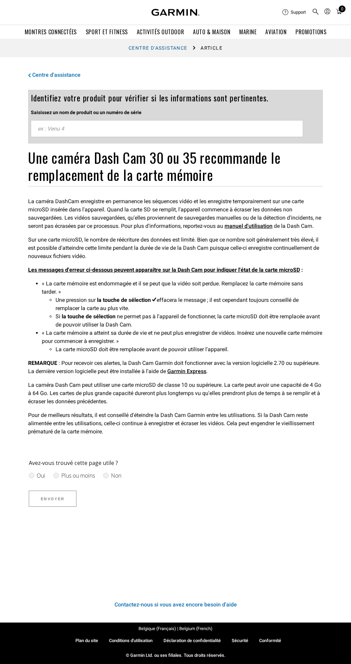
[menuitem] (294, 12)
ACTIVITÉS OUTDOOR (160, 32)
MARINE (248, 32)
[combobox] (167, 128)
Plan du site (86, 640)
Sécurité (240, 640)
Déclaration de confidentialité (192, 640)
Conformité (270, 640)
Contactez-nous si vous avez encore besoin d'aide (175, 604)
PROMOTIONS (310, 32)
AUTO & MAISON (211, 32)
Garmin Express (186, 371)
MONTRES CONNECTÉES (51, 32)
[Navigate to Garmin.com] (175, 12)
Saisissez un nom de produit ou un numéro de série (86, 112)
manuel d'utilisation (249, 226)
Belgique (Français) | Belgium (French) (175, 628)
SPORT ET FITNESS (107, 32)
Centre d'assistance (158, 48)
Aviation (276, 32)
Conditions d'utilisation (131, 640)
